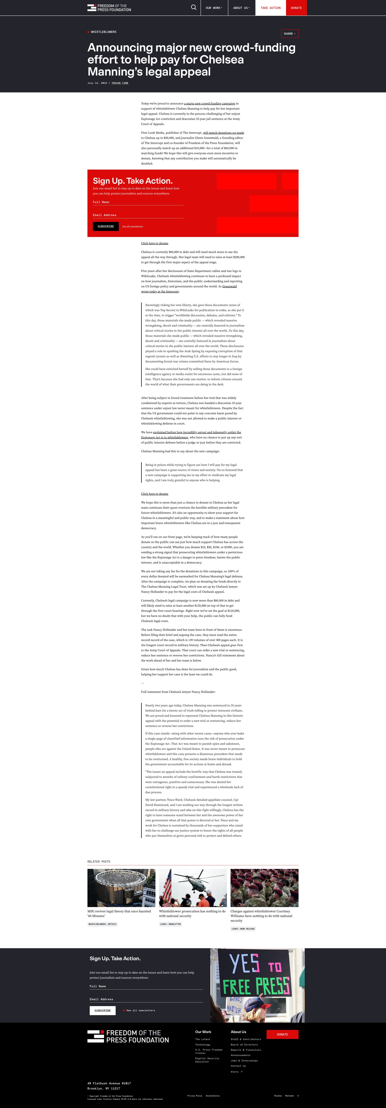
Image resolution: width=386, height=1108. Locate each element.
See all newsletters (132, 226)
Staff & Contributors (246, 1039)
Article (112, 924)
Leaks (163, 924)
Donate (296, 8)
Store (234, 1071)
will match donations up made (223, 133)
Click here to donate (154, 243)
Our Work (213, 8)
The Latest (202, 1039)
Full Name (101, 202)
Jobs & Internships (244, 1060)
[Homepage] (109, 7)
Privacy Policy (195, 1096)
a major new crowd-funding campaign (209, 103)
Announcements (240, 1055)
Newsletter (175, 924)
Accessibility (213, 1096)
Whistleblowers (103, 32)
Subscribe (106, 226)
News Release (247, 929)
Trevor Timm (120, 83)
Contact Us (238, 1065)
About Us (240, 8)
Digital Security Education (207, 1060)
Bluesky (278, 1096)
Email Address (104, 215)
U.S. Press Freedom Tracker (208, 1051)
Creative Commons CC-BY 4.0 (117, 1099)
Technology (202, 1044)
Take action (271, 8)
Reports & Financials (246, 1049)
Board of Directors (244, 1044)
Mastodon (289, 1096)
